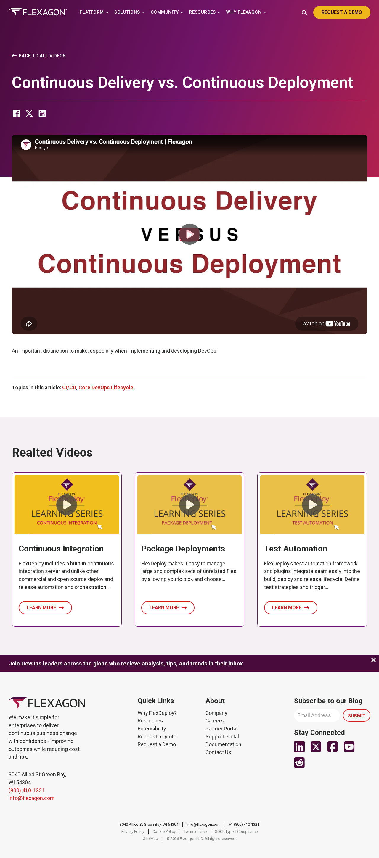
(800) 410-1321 (27, 791)
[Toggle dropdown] (107, 12)
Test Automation (295, 549)
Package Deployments (183, 549)
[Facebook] (16, 113)
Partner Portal (221, 729)
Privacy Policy (132, 831)
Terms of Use (195, 831)
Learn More (41, 607)
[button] (189, 234)
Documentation (223, 744)
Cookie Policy (164, 831)
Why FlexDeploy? (157, 713)
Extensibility (152, 729)
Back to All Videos (42, 56)
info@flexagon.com (31, 798)
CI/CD (69, 388)
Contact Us (218, 752)
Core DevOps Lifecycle (105, 388)
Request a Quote (157, 737)
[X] (29, 113)
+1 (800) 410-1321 (244, 824)
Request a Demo (157, 744)
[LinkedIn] (42, 113)
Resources (150, 721)
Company (216, 713)
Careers (214, 721)
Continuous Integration (61, 549)
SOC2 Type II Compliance (236, 831)
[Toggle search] (304, 12)
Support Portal (222, 737)
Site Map (150, 838)
